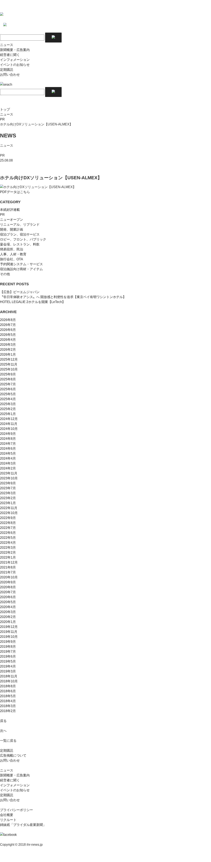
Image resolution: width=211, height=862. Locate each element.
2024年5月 (8, 453)
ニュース (6, 45)
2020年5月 (8, 602)
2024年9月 (8, 433)
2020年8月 (8, 587)
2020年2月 (8, 617)
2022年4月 (8, 542)
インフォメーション (15, 59)
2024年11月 (8, 424)
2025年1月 (8, 414)
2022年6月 (8, 532)
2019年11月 (8, 631)
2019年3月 (8, 671)
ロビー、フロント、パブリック (23, 239)
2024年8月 (8, 438)
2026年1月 (8, 354)
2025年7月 (8, 384)
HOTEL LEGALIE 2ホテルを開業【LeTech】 (32, 302)
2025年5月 (8, 394)
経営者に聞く (10, 55)
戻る (3, 721)
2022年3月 (8, 547)
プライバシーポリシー (16, 810)
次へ (3, 730)
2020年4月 (8, 607)
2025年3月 (8, 404)
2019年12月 (9, 627)
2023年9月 (8, 483)
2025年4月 (8, 399)
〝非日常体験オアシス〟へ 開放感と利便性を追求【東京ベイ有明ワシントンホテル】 (63, 297)
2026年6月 (8, 329)
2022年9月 (8, 518)
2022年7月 (8, 527)
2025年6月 (8, 389)
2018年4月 (8, 701)
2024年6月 (8, 448)
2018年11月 (8, 676)
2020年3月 (8, 612)
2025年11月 (8, 364)
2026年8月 (8, 320)
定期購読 (6, 69)
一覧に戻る (8, 740)
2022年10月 (9, 513)
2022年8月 (8, 523)
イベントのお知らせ (15, 64)
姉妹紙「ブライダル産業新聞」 (23, 825)
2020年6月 (8, 597)
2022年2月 (8, 552)
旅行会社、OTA (11, 259)
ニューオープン (11, 219)
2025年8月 (8, 379)
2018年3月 (8, 706)
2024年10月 (9, 428)
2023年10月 (9, 478)
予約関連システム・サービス (21, 264)
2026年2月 (8, 349)
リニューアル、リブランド (20, 224)
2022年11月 (8, 508)
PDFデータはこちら (15, 192)
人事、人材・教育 (13, 254)
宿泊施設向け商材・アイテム (21, 269)
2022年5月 (8, 537)
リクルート (8, 820)
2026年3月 (8, 344)
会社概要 (6, 815)
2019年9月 (8, 641)
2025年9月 (8, 374)
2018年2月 (8, 711)
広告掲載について (13, 755)
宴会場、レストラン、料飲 (20, 244)
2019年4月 (8, 666)
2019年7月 (8, 651)
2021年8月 (8, 567)
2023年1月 (8, 503)
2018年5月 (8, 696)
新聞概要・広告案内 (15, 50)
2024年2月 (8, 468)
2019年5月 (8, 661)
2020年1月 (8, 622)
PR (2, 119)
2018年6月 (8, 691)
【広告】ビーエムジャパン (20, 292)
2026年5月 (8, 334)
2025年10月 (9, 369)
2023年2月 (8, 498)
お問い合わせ (10, 74)
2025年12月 (9, 359)
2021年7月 (8, 572)
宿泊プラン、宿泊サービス (20, 234)
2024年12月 (9, 419)
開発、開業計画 (11, 229)
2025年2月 (8, 409)
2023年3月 (8, 493)
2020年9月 (8, 582)
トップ (5, 109)
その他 (5, 274)
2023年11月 (8, 473)
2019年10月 (9, 636)
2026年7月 (8, 325)
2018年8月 (8, 686)
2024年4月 (8, 458)
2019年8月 (8, 646)
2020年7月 (8, 592)
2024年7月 (8, 443)
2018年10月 (9, 681)
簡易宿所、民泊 (11, 249)
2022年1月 (8, 557)
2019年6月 (8, 656)
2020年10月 (9, 577)
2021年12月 (9, 562)
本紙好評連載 (10, 209)
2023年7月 (8, 488)
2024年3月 (8, 463)
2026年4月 (8, 339)
